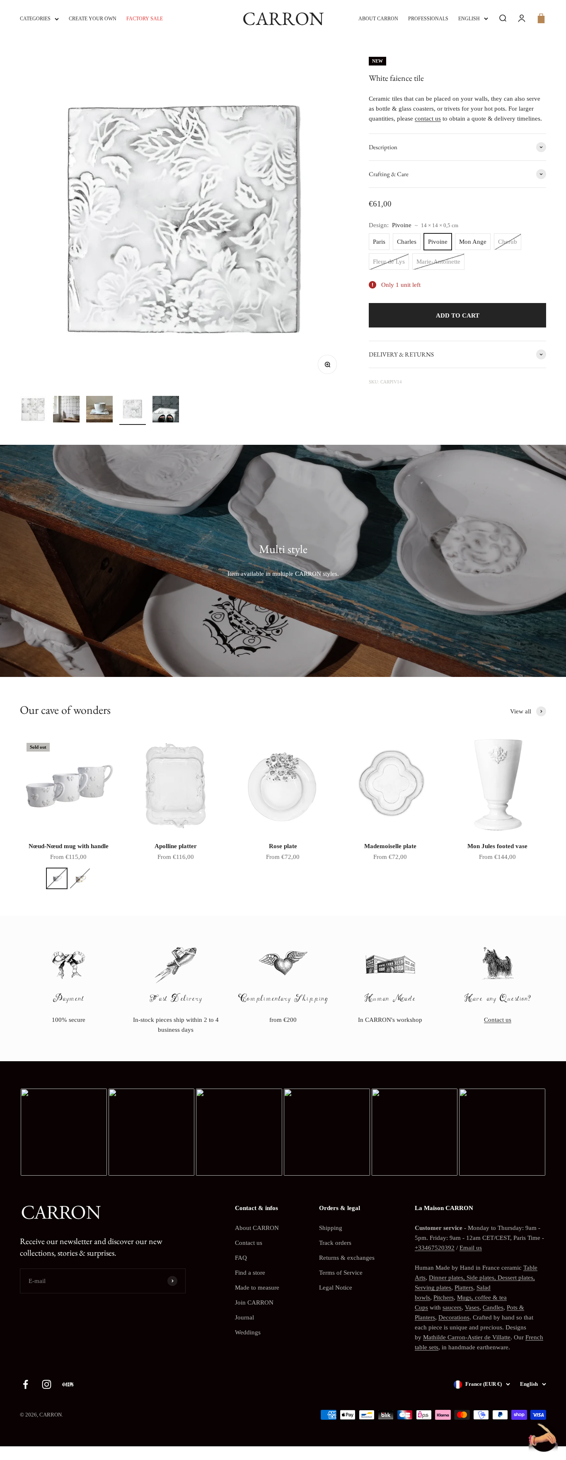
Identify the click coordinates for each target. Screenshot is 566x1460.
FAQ (241, 1257)
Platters (464, 1287)
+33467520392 (435, 1247)
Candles (493, 1307)
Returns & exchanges (347, 1257)
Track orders (335, 1242)
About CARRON (378, 19)
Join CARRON (254, 1302)
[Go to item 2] (66, 410)
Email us (471, 1247)
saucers (452, 1307)
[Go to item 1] (33, 410)
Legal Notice (335, 1287)
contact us (428, 118)
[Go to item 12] (165, 410)
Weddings (248, 1332)
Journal (244, 1317)
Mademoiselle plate (390, 846)
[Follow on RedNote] (67, 1384)
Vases (472, 1307)
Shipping (330, 1228)
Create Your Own (92, 19)
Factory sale (144, 19)
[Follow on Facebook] (25, 1384)
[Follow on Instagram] (46, 1384)
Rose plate (283, 846)
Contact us (497, 1019)
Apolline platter (176, 846)
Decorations (453, 1317)
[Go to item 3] (99, 410)
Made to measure (257, 1287)
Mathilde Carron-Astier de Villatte (466, 1337)
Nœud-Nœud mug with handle (69, 846)
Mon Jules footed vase (497, 846)
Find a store (250, 1272)
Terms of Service (341, 1272)
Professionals (428, 19)
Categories (35, 19)
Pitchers (443, 1297)
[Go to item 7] (132, 410)
